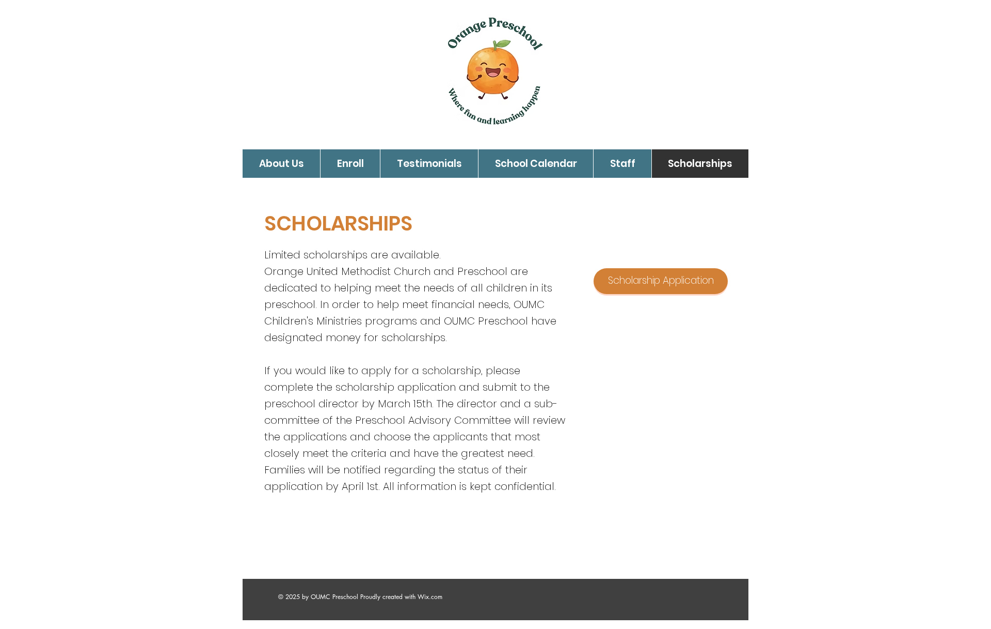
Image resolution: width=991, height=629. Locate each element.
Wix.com (430, 596)
